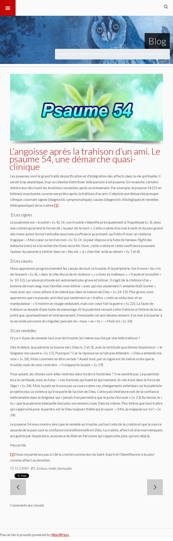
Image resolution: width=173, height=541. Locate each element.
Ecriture (42, 468)
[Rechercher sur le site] (166, 6)
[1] (56, 205)
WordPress (60, 534)
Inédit (52, 468)
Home (62, 54)
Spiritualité (64, 468)
